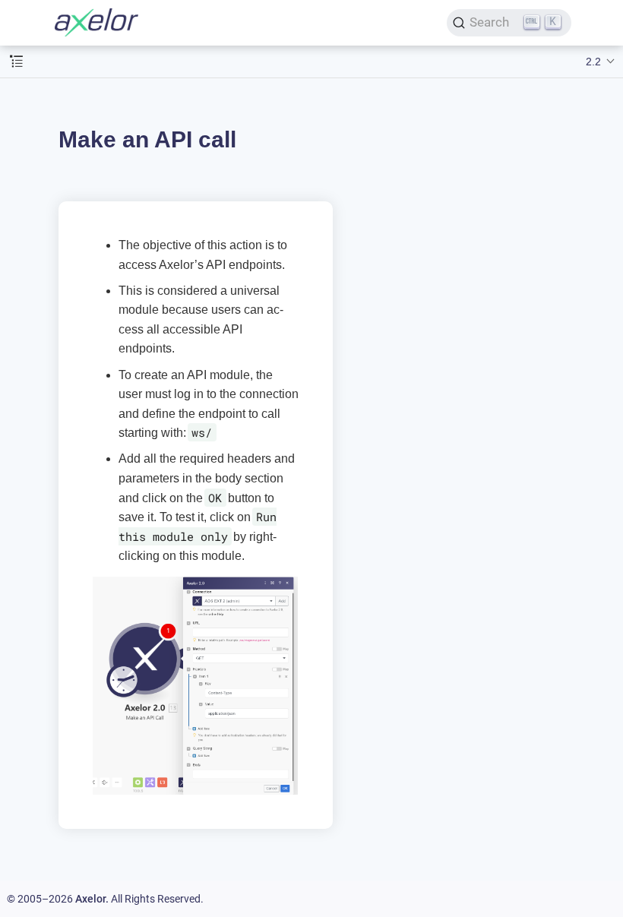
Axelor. (92, 899)
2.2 (593, 61)
